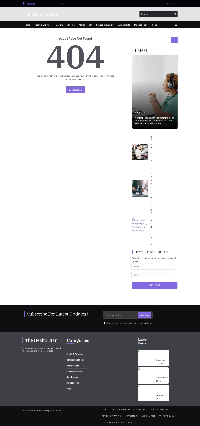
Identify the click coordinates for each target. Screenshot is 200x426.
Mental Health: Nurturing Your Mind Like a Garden (161, 389)
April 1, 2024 (151, 156)
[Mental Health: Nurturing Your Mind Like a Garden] (146, 393)
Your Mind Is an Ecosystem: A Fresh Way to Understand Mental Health (162, 372)
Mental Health (85, 25)
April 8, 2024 (151, 192)
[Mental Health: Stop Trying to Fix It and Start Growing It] (146, 358)
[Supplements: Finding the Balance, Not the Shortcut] (140, 188)
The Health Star (41, 14)
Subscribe (144, 315)
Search (174, 40)
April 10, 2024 (151, 230)
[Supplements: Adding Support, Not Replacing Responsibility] (140, 226)
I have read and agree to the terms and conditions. (130, 323)
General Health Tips (65, 25)
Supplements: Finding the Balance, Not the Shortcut (151, 174)
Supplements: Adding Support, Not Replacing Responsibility (151, 211)
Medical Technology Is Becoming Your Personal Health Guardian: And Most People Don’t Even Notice (154, 120)
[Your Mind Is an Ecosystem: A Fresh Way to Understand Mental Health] (146, 375)
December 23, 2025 (161, 362)
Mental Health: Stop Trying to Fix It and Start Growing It (162, 354)
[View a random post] (176, 25)
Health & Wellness (43, 25)
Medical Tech (140, 25)
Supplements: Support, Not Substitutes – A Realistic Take (151, 138)
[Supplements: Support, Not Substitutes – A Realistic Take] (140, 152)
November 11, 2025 (162, 379)
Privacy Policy (166, 416)
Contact (133, 423)
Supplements (124, 25)
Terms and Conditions (113, 423)
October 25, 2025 (161, 397)
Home (27, 25)
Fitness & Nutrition (104, 25)
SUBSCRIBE (155, 285)
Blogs (154, 25)
